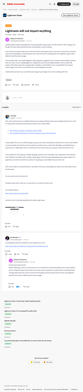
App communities (13, 9)
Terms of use (21, 389)
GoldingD (13, 116)
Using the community (10, 389)
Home (4, 9)
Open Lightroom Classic (70, 15)
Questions (34, 9)
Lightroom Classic (24, 9)
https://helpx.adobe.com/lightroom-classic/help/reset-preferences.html (26, 246)
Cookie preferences (37, 389)
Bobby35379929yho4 (16, 38)
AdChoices (75, 389)
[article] (41, 171)
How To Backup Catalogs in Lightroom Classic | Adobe (26, 130)
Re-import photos (10, 331)
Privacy (28, 389)
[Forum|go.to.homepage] (16, 4)
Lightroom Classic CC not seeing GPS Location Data (20, 311)
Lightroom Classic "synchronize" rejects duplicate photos (22, 301)
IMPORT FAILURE (9, 321)
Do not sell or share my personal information (56, 389)
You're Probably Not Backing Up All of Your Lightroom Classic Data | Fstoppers (33, 133)
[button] (4, 5)
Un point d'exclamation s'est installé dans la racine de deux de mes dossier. (28, 340)
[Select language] (54, 4)
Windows (8, 80)
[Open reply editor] (41, 97)
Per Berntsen (14, 237)
